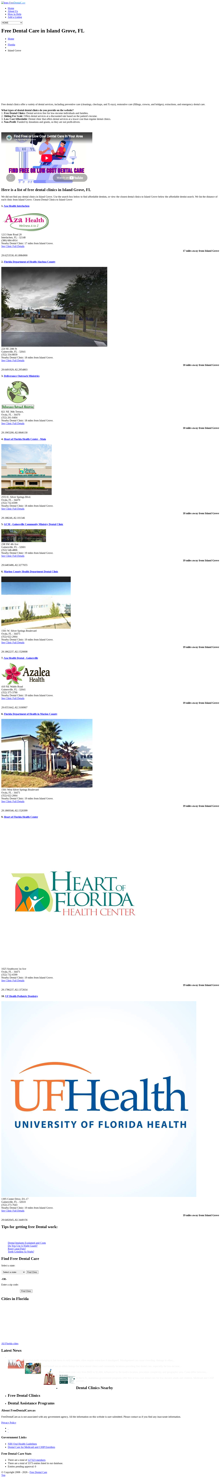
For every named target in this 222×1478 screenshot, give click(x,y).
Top (3, 1475)
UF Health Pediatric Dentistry (21, 996)
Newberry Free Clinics (19, 1320)
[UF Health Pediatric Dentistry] (98, 1196)
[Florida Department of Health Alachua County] (54, 345)
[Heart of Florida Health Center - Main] (26, 494)
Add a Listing (15, 17)
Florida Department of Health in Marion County (30, 714)
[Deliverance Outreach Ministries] (18, 408)
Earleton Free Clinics (18, 1323)
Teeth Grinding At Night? (21, 1251)
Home (11, 8)
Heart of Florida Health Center (21, 817)
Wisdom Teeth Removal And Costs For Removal (51, 1357)
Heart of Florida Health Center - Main (25, 439)
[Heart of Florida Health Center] (73, 965)
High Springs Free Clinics (21, 1317)
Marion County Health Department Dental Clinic (31, 571)
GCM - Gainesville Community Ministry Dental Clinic (33, 524)
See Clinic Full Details (12, 246)
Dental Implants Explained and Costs (27, 1242)
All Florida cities (9, 1343)
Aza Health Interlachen (16, 206)
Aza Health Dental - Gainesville (21, 658)
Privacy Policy (8, 1422)
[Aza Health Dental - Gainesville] (25, 683)
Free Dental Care (38, 1472)
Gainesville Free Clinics (20, 1311)
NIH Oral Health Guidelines (22, 1443)
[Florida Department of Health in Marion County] (46, 786)
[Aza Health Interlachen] (25, 231)
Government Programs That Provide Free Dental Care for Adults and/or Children (121, 1375)
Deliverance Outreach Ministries (21, 376)
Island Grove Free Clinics (21, 1329)
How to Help (14, 14)
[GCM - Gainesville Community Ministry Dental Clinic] (23, 541)
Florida (11, 44)
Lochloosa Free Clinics (20, 1335)
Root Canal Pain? (17, 1248)
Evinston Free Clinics (19, 1326)
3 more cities (14, 1338)
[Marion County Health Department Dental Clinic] (36, 627)
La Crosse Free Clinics (19, 1332)
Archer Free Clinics (18, 1308)
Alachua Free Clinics (18, 1305)
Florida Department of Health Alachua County (29, 261)
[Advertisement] (111, 77)
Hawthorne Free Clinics (20, 1314)
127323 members (37, 1460)
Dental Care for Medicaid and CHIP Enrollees (31, 1447)
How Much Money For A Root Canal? (80, 1369)
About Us (13, 11)
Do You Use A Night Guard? (23, 1245)
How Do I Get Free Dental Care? (60, 1363)
